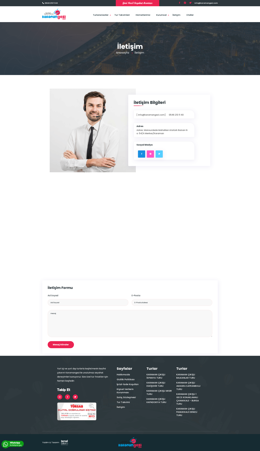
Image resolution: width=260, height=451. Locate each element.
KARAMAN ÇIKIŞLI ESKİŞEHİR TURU (156, 384)
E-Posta (136, 295)
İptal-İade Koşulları (128, 384)
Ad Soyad (53, 295)
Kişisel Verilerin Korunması (125, 391)
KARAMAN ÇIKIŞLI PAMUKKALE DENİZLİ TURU (186, 412)
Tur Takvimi (123, 402)
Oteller (190, 15)
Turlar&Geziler (100, 15)
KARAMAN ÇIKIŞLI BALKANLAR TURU (185, 376)
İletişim (176, 15)
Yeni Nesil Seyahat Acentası (137, 3)
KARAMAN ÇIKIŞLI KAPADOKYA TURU (156, 400)
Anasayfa (122, 53)
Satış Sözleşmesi (126, 397)
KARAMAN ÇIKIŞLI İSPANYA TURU (156, 376)
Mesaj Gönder (61, 344)
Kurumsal (161, 15)
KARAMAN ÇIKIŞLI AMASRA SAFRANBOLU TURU (188, 386)
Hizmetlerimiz (143, 15)
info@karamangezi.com (206, 3)
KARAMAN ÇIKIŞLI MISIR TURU (159, 392)
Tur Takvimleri (122, 15)
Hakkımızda (123, 374)
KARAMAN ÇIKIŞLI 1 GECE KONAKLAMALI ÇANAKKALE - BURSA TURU (187, 399)
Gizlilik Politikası (126, 379)
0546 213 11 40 (51, 3)
